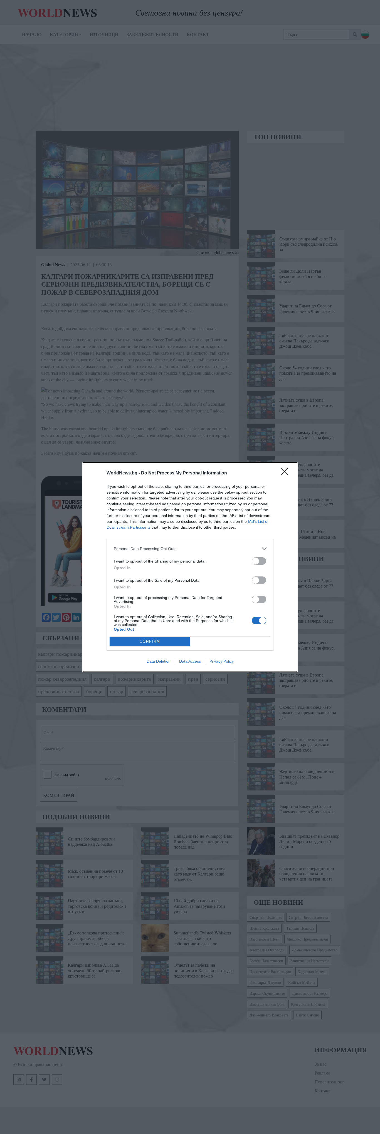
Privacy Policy (221, 661)
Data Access (190, 661)
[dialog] (190, 567)
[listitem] (190, 549)
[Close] (286, 473)
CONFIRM (150, 641)
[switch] (259, 561)
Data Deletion (159, 661)
